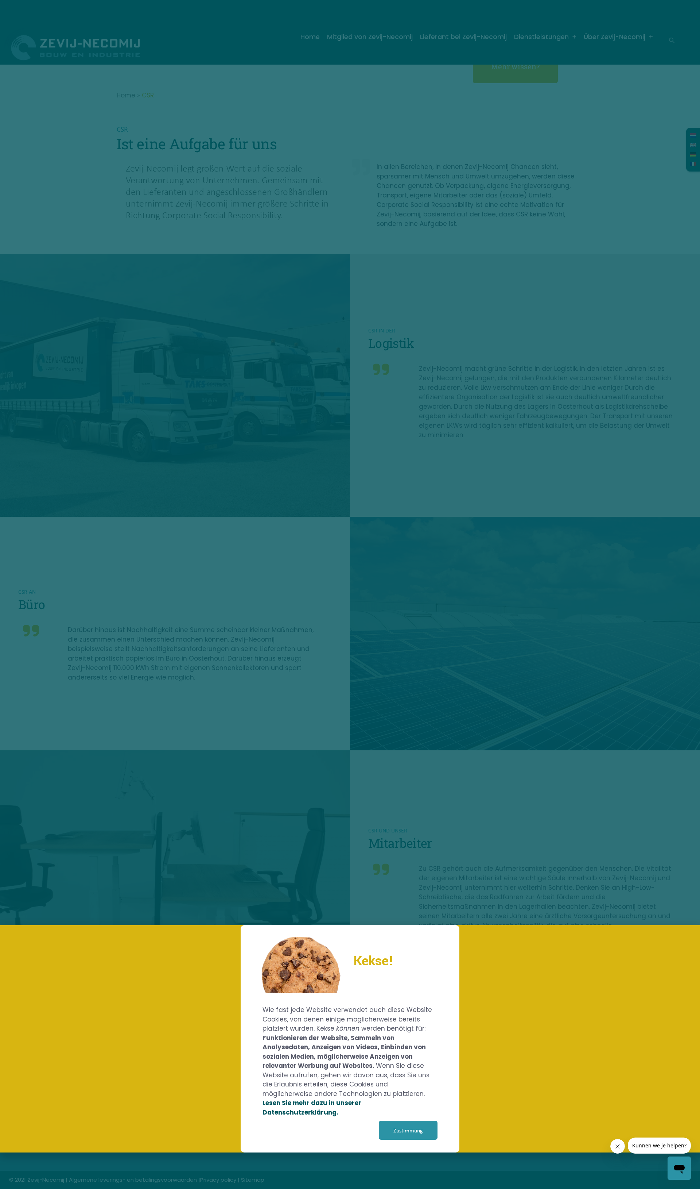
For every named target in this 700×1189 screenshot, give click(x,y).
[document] (350, 594)
